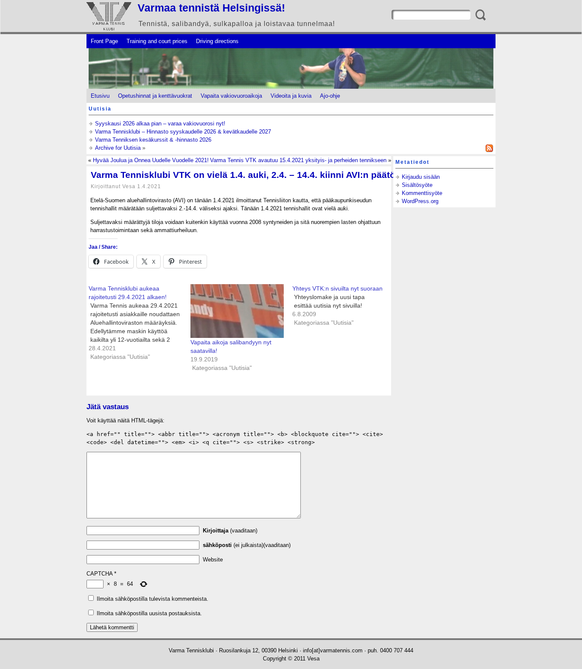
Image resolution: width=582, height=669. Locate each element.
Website (213, 559)
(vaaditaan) (230, 530)
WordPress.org (420, 201)
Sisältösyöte (417, 185)
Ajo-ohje (330, 96)
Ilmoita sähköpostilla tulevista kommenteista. (152, 599)
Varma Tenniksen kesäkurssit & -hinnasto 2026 (153, 140)
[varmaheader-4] (291, 68)
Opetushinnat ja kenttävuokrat (155, 96)
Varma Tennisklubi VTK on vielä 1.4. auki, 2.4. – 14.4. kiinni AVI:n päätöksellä (256, 175)
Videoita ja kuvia (291, 96)
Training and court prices (157, 41)
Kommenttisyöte (422, 193)
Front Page (104, 41)
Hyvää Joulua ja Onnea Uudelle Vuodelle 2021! (151, 160)
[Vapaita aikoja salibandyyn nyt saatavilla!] (237, 310)
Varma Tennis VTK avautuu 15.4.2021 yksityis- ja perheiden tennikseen (298, 160)
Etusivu (100, 96)
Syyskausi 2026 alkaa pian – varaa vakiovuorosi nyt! (160, 123)
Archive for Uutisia (118, 148)
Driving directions (217, 41)
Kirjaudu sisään (421, 177)
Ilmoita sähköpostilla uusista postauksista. (149, 613)
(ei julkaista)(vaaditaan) (247, 545)
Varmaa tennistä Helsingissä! (211, 8)
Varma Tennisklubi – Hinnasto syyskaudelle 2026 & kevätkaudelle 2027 (183, 131)
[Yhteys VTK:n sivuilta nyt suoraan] (343, 305)
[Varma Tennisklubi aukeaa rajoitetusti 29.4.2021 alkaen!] (139, 322)
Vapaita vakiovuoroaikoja (231, 96)
